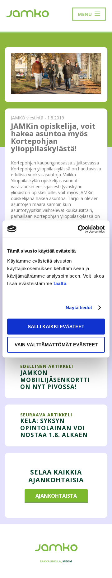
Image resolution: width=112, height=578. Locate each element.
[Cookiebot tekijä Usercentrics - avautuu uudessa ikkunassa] (79, 229)
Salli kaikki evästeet (56, 326)
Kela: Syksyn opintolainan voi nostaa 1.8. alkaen (54, 428)
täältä (60, 283)
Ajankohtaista (56, 495)
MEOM (67, 561)
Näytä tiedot (79, 307)
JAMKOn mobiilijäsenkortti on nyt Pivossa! (55, 379)
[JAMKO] (27, 12)
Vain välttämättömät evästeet (56, 344)
